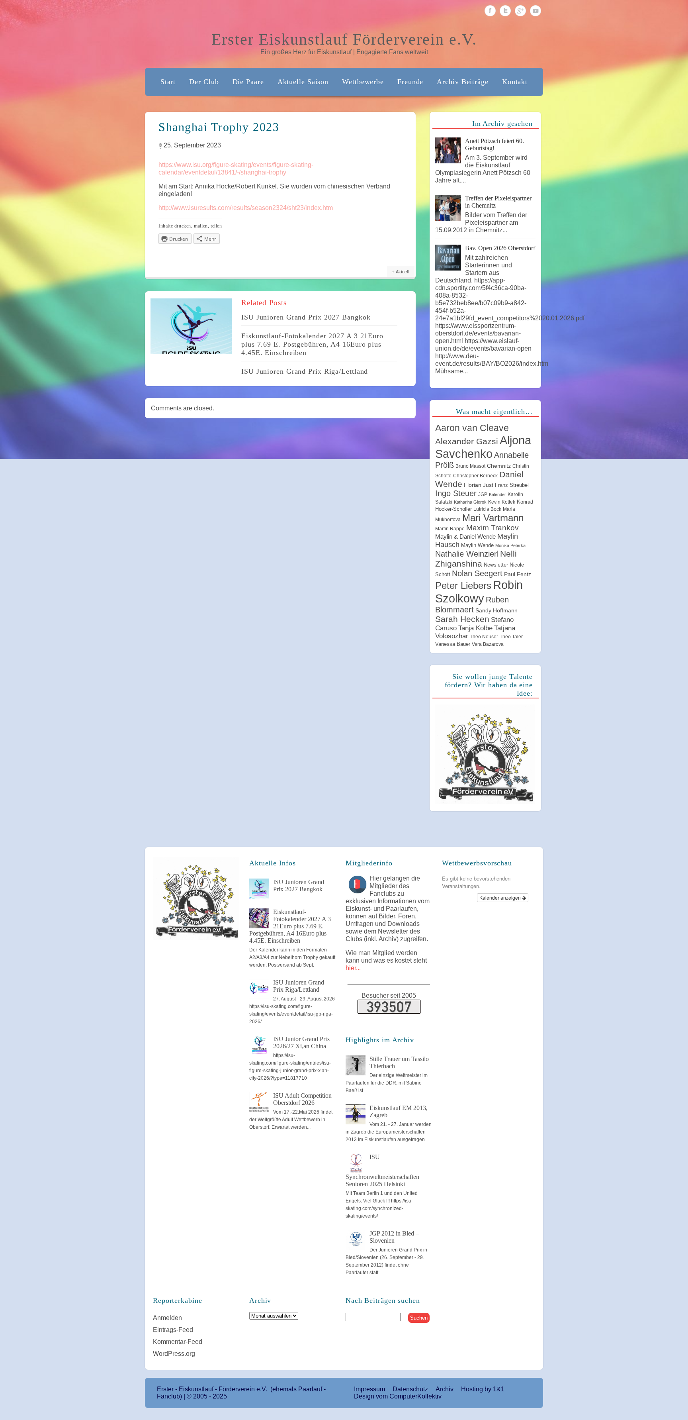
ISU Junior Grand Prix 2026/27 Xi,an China (301, 1042)
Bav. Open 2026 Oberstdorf (500, 248)
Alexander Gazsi (466, 441)
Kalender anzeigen (500, 897)
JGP (482, 494)
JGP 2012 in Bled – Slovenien (394, 1237)
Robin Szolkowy (479, 591)
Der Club (204, 82)
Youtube (535, 10)
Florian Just (478, 485)
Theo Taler (511, 636)
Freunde (410, 82)
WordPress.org (174, 1353)
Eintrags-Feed (173, 1329)
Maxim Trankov (492, 528)
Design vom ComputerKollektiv (398, 1396)
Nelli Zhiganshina (476, 559)
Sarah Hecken (462, 619)
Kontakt (515, 82)
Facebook (490, 10)
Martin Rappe (450, 529)
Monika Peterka (510, 545)
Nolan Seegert (477, 573)
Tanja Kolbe (475, 628)
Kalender (497, 494)
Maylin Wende (477, 545)
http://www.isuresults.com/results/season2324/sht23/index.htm (245, 207)
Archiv (444, 1389)
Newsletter (496, 565)
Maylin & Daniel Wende (465, 536)
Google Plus (520, 10)
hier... (353, 968)
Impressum (369, 1389)
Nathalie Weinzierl (466, 553)
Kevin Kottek (501, 502)
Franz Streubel (512, 485)
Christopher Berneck (475, 476)
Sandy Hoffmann (496, 610)
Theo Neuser (484, 636)
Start (168, 82)
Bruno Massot (470, 466)
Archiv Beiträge (463, 82)
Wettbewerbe (363, 82)
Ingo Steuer (456, 493)
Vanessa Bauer (452, 644)
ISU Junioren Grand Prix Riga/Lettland (304, 371)
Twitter (505, 10)
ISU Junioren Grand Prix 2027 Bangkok (305, 317)
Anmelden (167, 1317)
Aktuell (402, 271)
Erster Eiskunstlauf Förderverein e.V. (344, 39)
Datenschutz (410, 1389)
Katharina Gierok (470, 502)
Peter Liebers (463, 585)
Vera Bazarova (488, 644)
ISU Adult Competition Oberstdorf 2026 (302, 1099)
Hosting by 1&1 (482, 1389)
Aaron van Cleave (472, 428)
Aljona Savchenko (483, 446)
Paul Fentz (517, 574)
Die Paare (248, 82)
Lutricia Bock (487, 509)
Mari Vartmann (493, 517)
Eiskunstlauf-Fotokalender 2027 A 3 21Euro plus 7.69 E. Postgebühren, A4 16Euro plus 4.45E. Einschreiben (312, 344)
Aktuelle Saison (303, 82)
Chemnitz (499, 466)
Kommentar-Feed (177, 1341)
